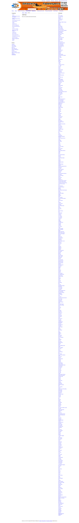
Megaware (59, 248)
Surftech (59, 432)
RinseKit (59, 343)
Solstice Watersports (61, 409)
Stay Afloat (59, 423)
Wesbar (59, 489)
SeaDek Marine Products (61, 374)
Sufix (59, 428)
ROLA (59, 349)
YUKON (59, 515)
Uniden (59, 466)
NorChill (59, 280)
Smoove (59, 406)
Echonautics (60, 117)
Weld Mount (60, 487)
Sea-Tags (59, 372)
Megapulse (59, 247)
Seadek (59, 373)
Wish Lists (52, 0)
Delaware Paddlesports (15, 49)
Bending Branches (60, 31)
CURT (59, 95)
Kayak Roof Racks (15, 37)
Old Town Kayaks (14, 51)
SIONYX (59, 401)
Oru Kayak (59, 296)
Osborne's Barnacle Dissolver (62, 297)
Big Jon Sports (60, 38)
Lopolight (59, 224)
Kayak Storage (14, 33)
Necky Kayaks (60, 273)
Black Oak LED (60, 41)
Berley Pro (13, 47)
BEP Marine (60, 34)
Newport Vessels (60, 276)
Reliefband (59, 339)
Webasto (59, 485)
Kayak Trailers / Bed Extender (15, 30)
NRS (59, 283)
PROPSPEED (60, 322)
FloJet (59, 133)
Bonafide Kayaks (60, 54)
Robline (59, 346)
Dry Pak (59, 110)
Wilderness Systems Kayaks (16, 52)
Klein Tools (59, 208)
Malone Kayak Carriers (61, 232)
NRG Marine (60, 282)
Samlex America (60, 358)
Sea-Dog (59, 371)
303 (58, 14)
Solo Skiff (59, 408)
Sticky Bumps (60, 425)
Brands (26, 12)
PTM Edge (59, 325)
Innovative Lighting (61, 193)
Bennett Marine (60, 32)
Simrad (59, 400)
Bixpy (59, 40)
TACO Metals (60, 438)
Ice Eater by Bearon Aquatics (62, 180)
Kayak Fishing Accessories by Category (16, 16)
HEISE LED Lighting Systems (62, 166)
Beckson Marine (60, 28)
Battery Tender (60, 27)
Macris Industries (60, 229)
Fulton (59, 142)
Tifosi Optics (60, 450)
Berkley (59, 35)
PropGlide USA (60, 321)
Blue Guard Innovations (61, 42)
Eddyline (59, 119)
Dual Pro (59, 114)
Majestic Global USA (61, 231)
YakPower (13, 53)
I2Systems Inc (60, 179)
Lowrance (59, 225)
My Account (43, 0)
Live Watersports (60, 222)
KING (59, 206)
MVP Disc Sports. (60, 262)
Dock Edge (59, 106)
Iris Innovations (60, 197)
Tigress (59, 451)
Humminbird (60, 174)
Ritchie (59, 344)
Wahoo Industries (60, 481)
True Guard (60, 463)
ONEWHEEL (60, 293)
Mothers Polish (60, 256)
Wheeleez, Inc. (60, 492)
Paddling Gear (14, 32)
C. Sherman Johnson (61, 64)
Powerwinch (60, 316)
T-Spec (59, 436)
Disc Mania (59, 105)
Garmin (59, 147)
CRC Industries (60, 93)
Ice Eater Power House (61, 183)
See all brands (14, 54)
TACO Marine (60, 437)
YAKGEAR (59, 511)
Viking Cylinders (60, 478)
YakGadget (59, 510)
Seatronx (59, 379)
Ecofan (59, 118)
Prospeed (59, 323)
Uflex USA (59, 465)
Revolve (59, 340)
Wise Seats (59, 502)
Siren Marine (60, 402)
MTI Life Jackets (60, 259)
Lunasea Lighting (60, 228)
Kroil (59, 209)
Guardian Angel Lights (61, 157)
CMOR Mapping (60, 79)
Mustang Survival (60, 260)
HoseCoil (59, 172)
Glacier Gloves (60, 148)
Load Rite (59, 223)
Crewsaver (59, 94)
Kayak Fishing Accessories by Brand (16, 18)
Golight (59, 151)
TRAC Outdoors (60, 460)
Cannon (59, 68)
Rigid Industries (60, 342)
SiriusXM (59, 403)
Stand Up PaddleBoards (15, 25)
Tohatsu (59, 456)
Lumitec (59, 227)
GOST (59, 153)
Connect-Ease (60, 87)
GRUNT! (59, 156)
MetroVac (59, 252)
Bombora (59, 53)
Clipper (59, 78)
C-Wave (59, 63)
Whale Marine (60, 491)
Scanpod (59, 360)
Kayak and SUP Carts (15, 34)
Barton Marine (60, 26)
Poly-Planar (60, 311)
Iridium (59, 196)
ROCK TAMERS (60, 347)
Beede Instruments (61, 29)
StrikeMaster (60, 427)
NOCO (59, 279)
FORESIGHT (60, 135)
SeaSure (59, 378)
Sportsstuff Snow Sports (61, 413)
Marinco (59, 235)
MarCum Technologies (61, 233)
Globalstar (59, 149)
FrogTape (59, 140)
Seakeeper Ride (60, 376)
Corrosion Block (60, 90)
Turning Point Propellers (61, 464)
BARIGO (59, 25)
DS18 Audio (60, 113)
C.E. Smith (59, 65)
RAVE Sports (60, 335)
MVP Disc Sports (60, 261)
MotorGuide (60, 257)
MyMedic (59, 263)
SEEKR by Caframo (61, 384)
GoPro (59, 152)
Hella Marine (60, 167)
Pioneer (59, 308)
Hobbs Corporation (61, 169)
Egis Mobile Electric (61, 121)
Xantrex (59, 505)
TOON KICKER (60, 457)
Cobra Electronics (60, 80)
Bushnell (59, 61)
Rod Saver (59, 348)
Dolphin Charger (60, 107)
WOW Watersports (61, 503)
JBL (58, 201)
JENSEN (59, 202)
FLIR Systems (60, 131)
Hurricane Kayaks (60, 175)
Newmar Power (60, 275)
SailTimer (59, 357)
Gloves (13, 40)
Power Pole (59, 313)
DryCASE (59, 111)
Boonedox (59, 56)
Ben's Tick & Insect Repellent (62, 30)
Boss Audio (59, 57)
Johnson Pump (60, 203)
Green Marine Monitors (61, 154)
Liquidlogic (59, 221)
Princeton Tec (60, 318)
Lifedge (59, 220)
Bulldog (59, 60)
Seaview (59, 381)
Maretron (59, 234)
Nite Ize (59, 277)
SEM (59, 385)
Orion (59, 295)
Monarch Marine (60, 255)
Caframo (59, 66)
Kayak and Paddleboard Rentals (15, 39)
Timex (59, 453)
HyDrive (59, 176)
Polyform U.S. (60, 312)
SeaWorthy (59, 382)
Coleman (59, 83)
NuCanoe (13, 50)
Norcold (59, 281)
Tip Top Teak (60, 454)
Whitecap (59, 493)
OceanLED (59, 289)
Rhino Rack (60, 341)
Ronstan (59, 350)
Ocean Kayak (60, 287)
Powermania (60, 315)
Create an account (64, 0)
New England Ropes (61, 274)
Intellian (59, 194)
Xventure (59, 507)
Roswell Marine (60, 351)
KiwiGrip (59, 207)
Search (26, 9)
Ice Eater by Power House (62, 181)
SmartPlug (59, 404)
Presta (59, 317)
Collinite (59, 84)
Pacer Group (60, 298)
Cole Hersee (60, 82)
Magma (59, 230)
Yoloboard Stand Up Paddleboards (61, 514)
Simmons (59, 399)
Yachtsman (59, 508)
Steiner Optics (60, 424)
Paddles (13, 22)
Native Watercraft (14, 48)
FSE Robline (60, 141)
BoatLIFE (59, 52)
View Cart (56, 0)
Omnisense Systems (61, 292)
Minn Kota (59, 254)
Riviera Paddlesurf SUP (61, 345)
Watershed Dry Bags (61, 482)
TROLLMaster (60, 462)
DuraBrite (59, 115)
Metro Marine (60, 251)
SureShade (59, 431)
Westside (59, 490)
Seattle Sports (60, 380)
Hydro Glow (60, 177)
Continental (59, 88)
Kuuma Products (60, 210)
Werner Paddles (60, 488)
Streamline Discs (60, 426)
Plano (59, 309)
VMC (59, 479)
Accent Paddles (60, 15)
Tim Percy (59, 452)
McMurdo (59, 246)
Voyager (59, 480)
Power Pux (59, 314)
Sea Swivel (59, 370)
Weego (59, 486)
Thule (59, 449)
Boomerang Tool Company (62, 55)
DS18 (59, 112)
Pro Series (59, 319)
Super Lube (60, 429)
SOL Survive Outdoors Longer (62, 407)
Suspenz (59, 433)
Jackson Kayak (14, 46)
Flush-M (59, 134)
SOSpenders (60, 410)
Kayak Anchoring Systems (16, 26)
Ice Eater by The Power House (62, 182)
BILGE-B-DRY (60, 39)
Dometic (59, 108)
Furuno (59, 144)
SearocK (59, 377)
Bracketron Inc (60, 59)
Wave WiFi (59, 483)
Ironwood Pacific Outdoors (62, 198)
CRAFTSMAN (60, 92)
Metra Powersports (61, 250)
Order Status (48, 0)
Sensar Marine (60, 386)
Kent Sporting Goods (61, 205)
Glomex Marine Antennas (61, 150)
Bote (59, 58)
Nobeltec (59, 278)
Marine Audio (60, 236)
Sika (59, 398)
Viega (59, 476)
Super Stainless (60, 430)
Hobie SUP (59, 171)
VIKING (59, 477)
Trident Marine (60, 461)
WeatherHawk (60, 484)
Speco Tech (60, 412)
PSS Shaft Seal (60, 324)
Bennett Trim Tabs (60, 33)
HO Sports (59, 168)
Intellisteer (59, 195)
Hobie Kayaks (14, 45)
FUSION (59, 145)
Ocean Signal (60, 288)
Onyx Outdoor (60, 294)
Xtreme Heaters (60, 506)
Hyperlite (59, 178)
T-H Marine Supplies (61, 435)
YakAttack (13, 44)
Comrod (59, 86)
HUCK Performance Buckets (62, 173)
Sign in (60, 0)
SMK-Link (59, 405)
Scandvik (59, 359)
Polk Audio (59, 310)
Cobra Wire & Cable (61, 81)
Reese (59, 338)
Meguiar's (59, 249)
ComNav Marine (60, 85)
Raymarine (59, 336)
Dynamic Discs (60, 116)
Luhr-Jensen (60, 226)
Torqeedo (59, 458)
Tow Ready (59, 459)
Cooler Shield (60, 89)
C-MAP (59, 62)
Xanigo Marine (60, 504)
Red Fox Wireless (60, 337)
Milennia (59, 253)
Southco (59, 411)
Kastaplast (59, 204)
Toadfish (59, 455)
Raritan (59, 334)
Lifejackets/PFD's (14, 21)
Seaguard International (61, 375)
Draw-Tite (59, 109)
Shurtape (59, 396)
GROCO (59, 155)
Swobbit (59, 434)
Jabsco (59, 199)
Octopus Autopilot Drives (61, 290)
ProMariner (59, 320)
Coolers (13, 27)
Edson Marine (60, 120)
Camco (59, 67)
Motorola (59, 258)
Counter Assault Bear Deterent (62, 91)
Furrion (59, 143)
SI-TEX (59, 397)
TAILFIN (59, 439)
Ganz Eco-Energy (60, 146)
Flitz (58, 132)
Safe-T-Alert (60, 356)
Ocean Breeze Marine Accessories (61, 286)
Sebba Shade (60, 383)
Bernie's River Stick (61, 37)
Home (23, 12)
